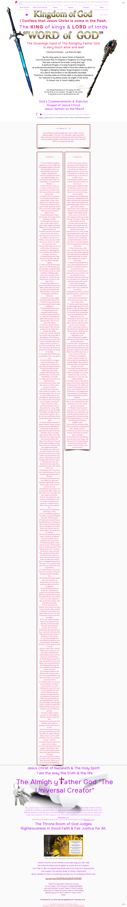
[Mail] (26, 14)
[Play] (41, 114)
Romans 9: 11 (63, 817)
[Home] (16, 2)
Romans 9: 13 (89, 819)
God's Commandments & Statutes (63, 101)
